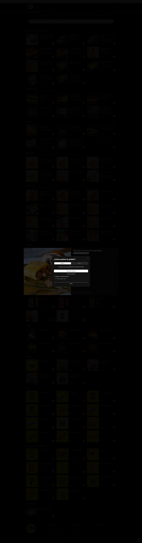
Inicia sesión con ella (79, 266)
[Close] (88, 258)
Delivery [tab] (62, 263)
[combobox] (72, 278)
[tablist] (71, 263)
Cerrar (71, 283)
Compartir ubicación (71, 271)
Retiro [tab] (79, 263)
